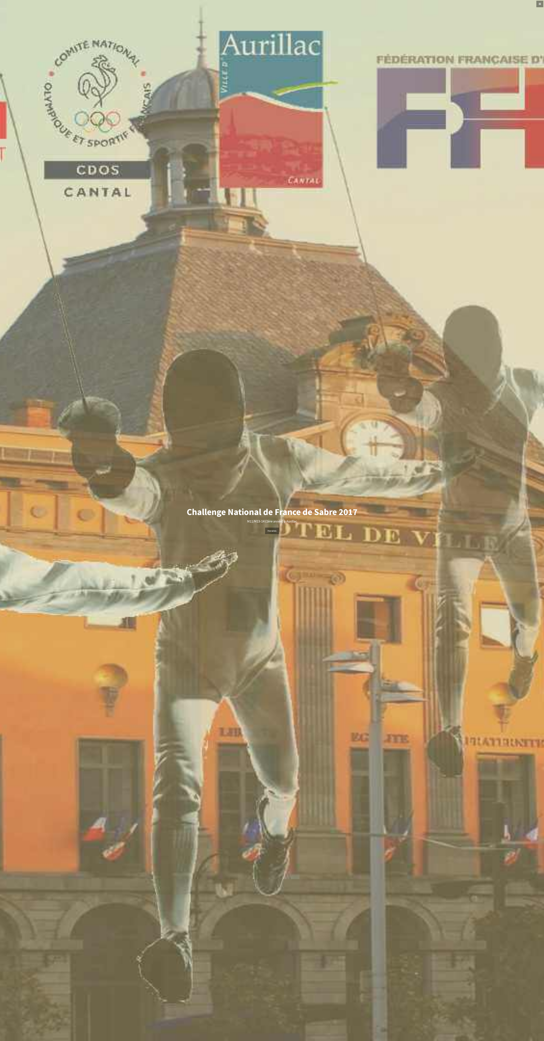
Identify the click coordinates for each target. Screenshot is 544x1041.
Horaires (272, 530)
